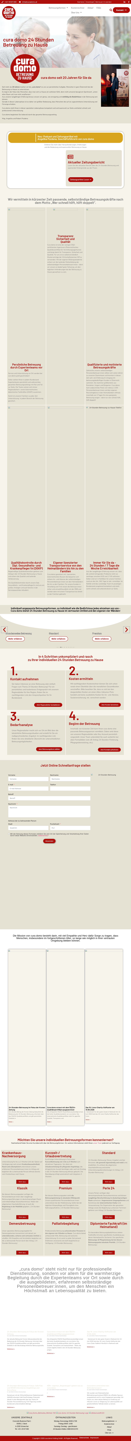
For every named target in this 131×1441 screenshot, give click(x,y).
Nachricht (12, 804)
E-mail (10, 785)
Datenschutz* (43, 835)
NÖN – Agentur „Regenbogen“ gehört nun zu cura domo (65, 1386)
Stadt (10, 824)
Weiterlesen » (11, 1349)
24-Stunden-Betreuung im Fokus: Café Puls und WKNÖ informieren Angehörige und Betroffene (25, 1387)
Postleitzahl (54, 824)
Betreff (11, 794)
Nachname (54, 775)
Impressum (94, 1438)
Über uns (75, 12)
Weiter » (11, 1122)
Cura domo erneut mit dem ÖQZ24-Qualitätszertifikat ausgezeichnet (61, 1108)
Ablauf (90, 7)
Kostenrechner (77, 7)
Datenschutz (84, 1438)
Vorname (11, 775)
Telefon (53, 785)
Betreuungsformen (57, 7)
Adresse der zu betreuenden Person (22, 821)
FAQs (98, 7)
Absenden (49, 841)
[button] (111, 10)
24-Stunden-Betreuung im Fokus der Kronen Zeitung (27, 1108)
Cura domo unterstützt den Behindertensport (98, 1386)
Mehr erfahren (15, 639)
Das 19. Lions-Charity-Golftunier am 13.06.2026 (100, 1108)
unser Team (97, 1143)
